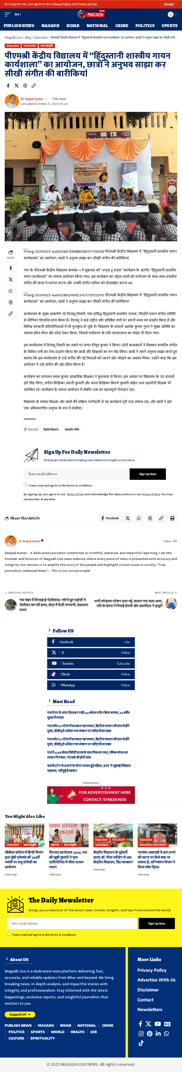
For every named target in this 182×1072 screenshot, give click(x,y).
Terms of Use (87, 4)
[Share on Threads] (25, 85)
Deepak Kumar (34, 99)
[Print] (172, 518)
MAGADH (30, 45)
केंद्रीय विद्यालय (51, 429)
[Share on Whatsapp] (10, 291)
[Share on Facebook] (8, 85)
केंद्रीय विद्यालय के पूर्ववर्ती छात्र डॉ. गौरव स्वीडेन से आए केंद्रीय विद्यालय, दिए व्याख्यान (113, 857)
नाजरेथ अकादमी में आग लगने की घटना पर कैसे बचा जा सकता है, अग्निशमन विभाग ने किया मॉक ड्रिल (156, 860)
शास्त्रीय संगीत (72, 429)
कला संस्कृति (47, 45)
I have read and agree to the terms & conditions (60, 485)
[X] (91, 653)
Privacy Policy (61, 4)
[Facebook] (91, 642)
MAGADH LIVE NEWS (153, 845)
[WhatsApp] (91, 685)
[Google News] (167, 1024)
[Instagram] (141, 1034)
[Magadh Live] (91, 14)
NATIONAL (102, 845)
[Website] (175, 541)
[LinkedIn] (158, 1034)
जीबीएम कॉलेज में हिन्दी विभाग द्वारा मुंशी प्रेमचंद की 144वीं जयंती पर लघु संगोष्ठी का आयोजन (24, 860)
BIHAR (55, 845)
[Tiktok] (91, 674)
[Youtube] (91, 664)
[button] (169, 4)
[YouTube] (157, 1024)
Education (13, 45)
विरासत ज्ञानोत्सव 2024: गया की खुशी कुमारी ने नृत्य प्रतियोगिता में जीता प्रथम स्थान (68, 860)
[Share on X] (16, 85)
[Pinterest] (150, 1034)
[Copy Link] (33, 85)
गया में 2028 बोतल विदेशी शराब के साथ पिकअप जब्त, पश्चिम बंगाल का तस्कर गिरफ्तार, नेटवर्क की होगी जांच (87, 755)
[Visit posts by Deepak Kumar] (12, 101)
